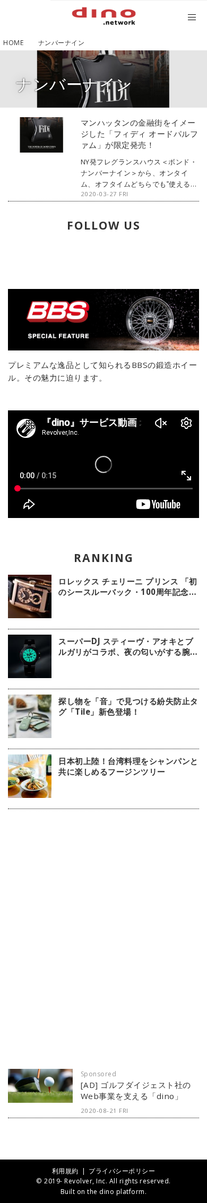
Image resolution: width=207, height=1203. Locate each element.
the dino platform (116, 1191)
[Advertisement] (103, 939)
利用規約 (65, 1170)
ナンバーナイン (74, 84)
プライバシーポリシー (122, 1170)
